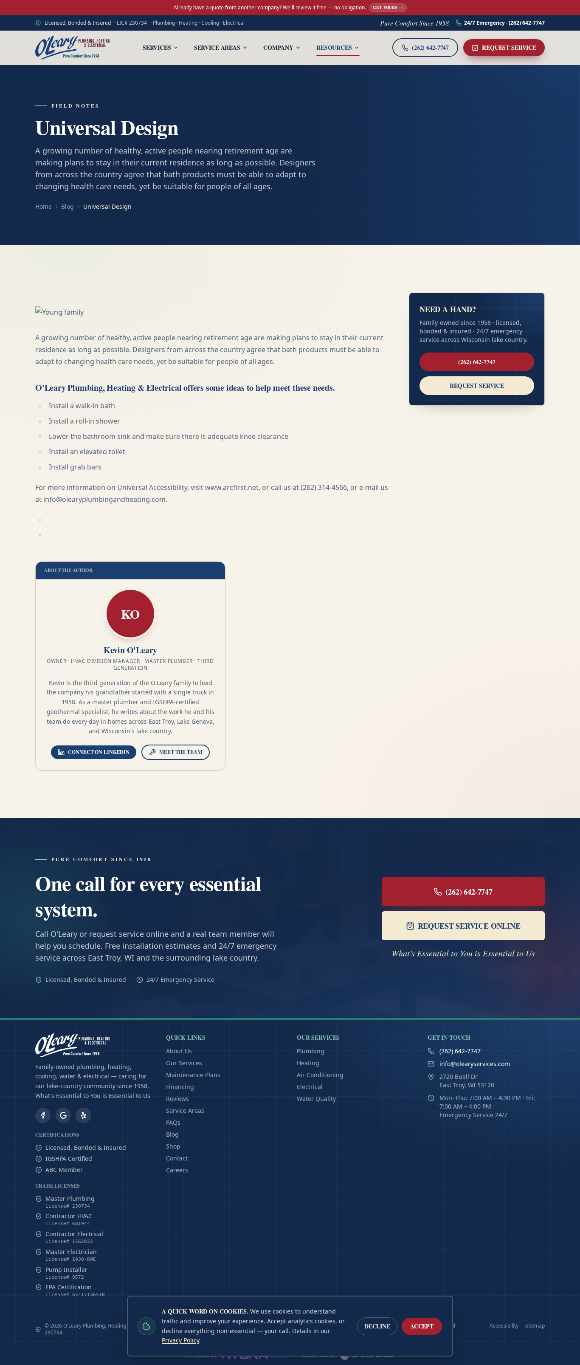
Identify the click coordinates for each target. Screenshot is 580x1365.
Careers (177, 1170)
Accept (422, 1326)
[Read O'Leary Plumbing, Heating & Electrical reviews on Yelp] (83, 1115)
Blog (67, 206)
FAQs (173, 1122)
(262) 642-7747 (476, 361)
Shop (173, 1146)
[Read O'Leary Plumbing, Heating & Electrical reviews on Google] (63, 1115)
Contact (177, 1158)
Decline (377, 1326)
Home (43, 206)
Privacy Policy (180, 1340)
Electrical (310, 1087)
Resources (334, 47)
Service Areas (217, 47)
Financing (180, 1087)
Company (278, 47)
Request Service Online (469, 925)
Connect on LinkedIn (99, 752)
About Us (179, 1051)
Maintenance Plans (193, 1075)
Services (157, 47)
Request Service (509, 47)
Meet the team (180, 752)
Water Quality (316, 1099)
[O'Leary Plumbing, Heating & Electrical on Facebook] (43, 1115)
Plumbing (310, 1051)
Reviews (177, 1099)
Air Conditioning (320, 1075)
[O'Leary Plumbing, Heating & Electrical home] (72, 48)
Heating (308, 1063)
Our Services (184, 1063)
